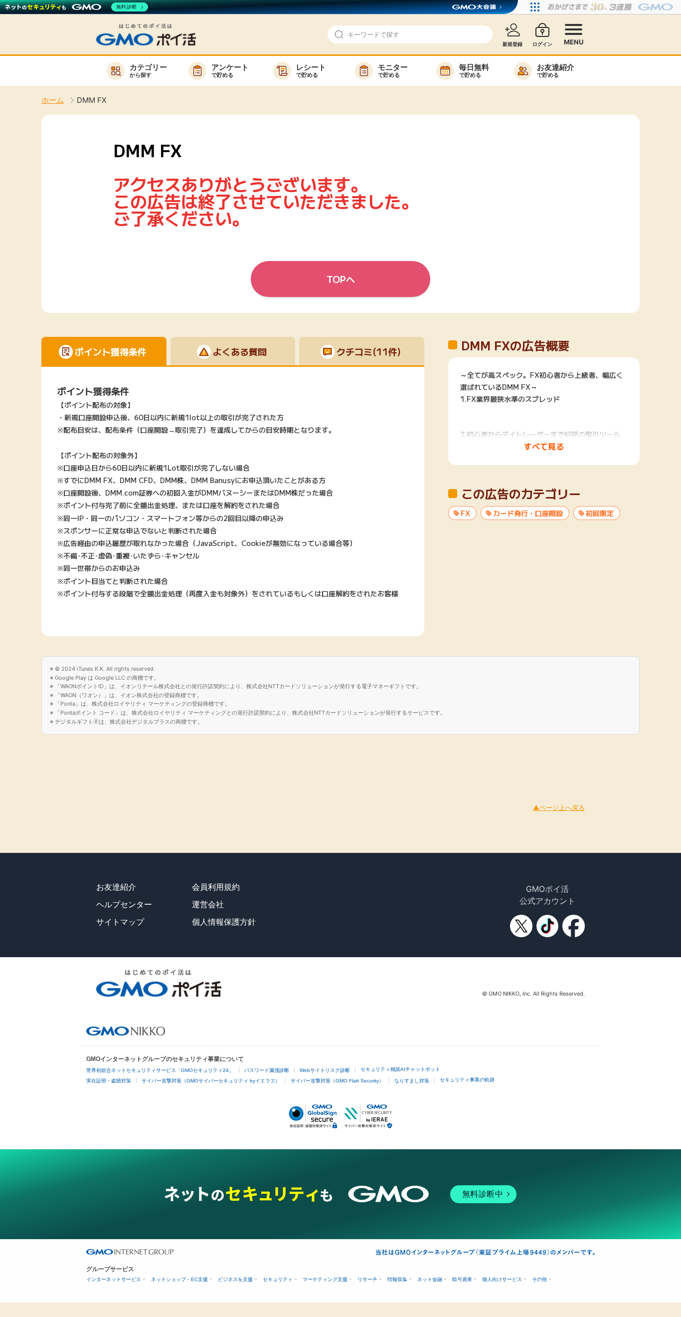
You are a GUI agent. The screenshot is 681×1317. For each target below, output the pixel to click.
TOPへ (341, 278)
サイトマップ (120, 922)
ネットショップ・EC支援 (179, 1279)
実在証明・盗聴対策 (108, 1080)
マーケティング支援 (325, 1279)
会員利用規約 (216, 887)
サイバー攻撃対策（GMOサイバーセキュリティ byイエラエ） (211, 1080)
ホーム (52, 100)
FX (465, 513)
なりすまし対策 (411, 1080)
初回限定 (600, 513)
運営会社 (208, 904)
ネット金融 (429, 1279)
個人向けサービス (502, 1279)
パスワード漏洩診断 (266, 1070)
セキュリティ (278, 1279)
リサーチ (367, 1279)
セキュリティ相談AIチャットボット (400, 1069)
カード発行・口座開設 (528, 513)
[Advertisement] (181, 757)
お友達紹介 (116, 887)
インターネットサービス (113, 1279)
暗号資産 (462, 1279)
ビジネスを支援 (235, 1279)
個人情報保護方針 (224, 922)
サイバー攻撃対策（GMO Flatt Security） (337, 1080)
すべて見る (544, 446)
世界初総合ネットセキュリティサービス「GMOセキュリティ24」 (160, 1070)
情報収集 (397, 1279)
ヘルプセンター (124, 904)
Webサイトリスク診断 (325, 1070)
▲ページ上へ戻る (559, 807)
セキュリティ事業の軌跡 (467, 1079)
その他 (539, 1279)
